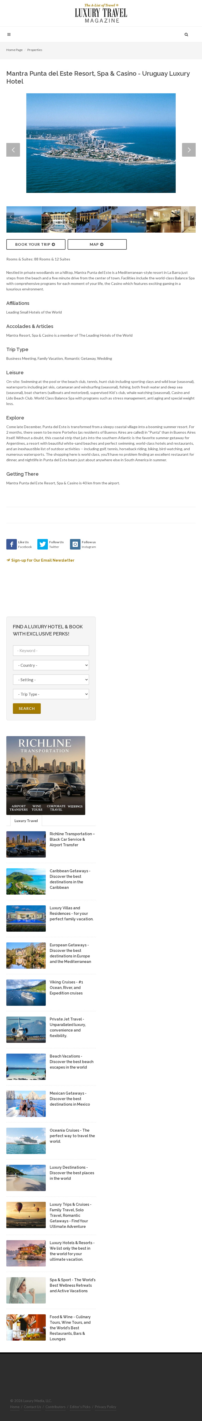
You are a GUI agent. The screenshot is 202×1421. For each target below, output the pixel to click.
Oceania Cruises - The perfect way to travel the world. (72, 1135)
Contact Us (32, 1407)
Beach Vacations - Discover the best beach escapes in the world (71, 1061)
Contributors (55, 1407)
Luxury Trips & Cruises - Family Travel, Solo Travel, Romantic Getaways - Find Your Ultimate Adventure (71, 1215)
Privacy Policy (105, 1407)
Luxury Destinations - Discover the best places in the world (72, 1173)
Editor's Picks (80, 1407)
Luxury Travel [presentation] (26, 820)
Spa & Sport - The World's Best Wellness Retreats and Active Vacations (72, 1285)
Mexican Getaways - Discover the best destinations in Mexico (70, 1098)
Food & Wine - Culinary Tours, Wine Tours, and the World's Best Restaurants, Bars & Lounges (70, 1328)
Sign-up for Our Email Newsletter (42, 560)
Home (14, 1407)
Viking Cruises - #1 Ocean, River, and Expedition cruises (66, 987)
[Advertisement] (145, 572)
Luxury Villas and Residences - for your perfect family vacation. (71, 913)
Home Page (14, 50)
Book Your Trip (32, 244)
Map (94, 244)
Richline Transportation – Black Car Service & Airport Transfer (72, 839)
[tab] (26, 820)
